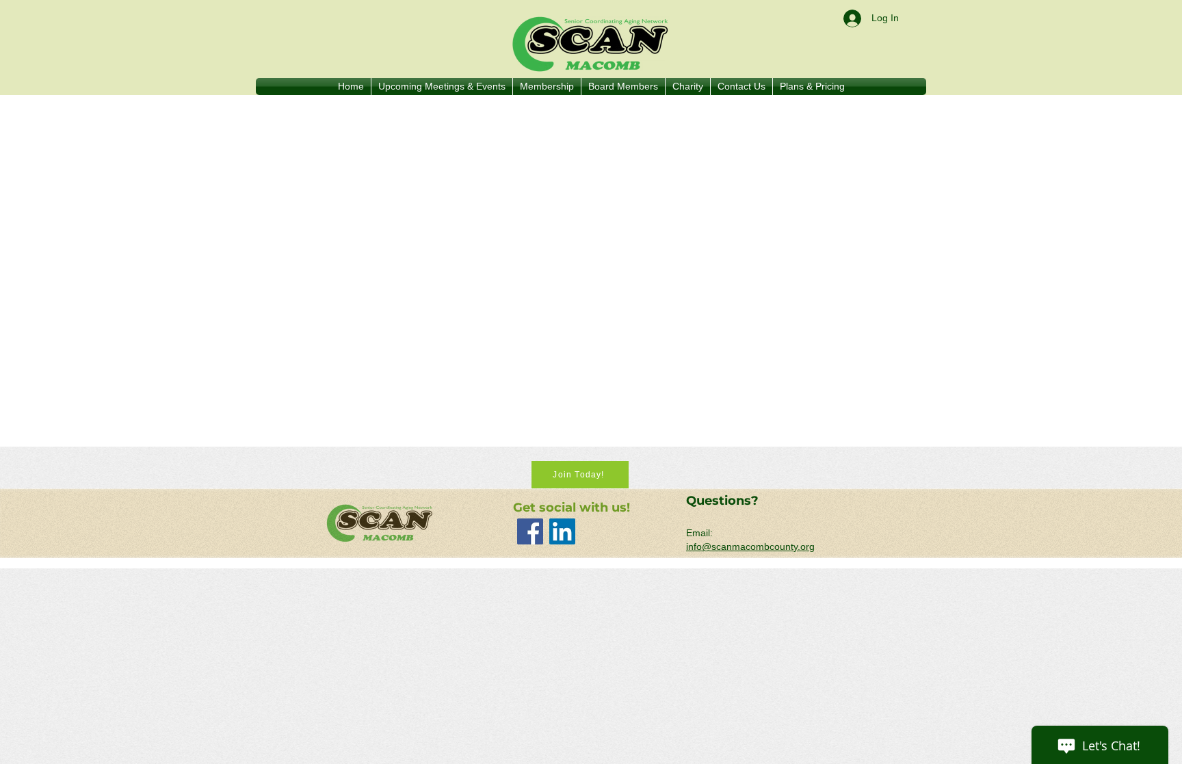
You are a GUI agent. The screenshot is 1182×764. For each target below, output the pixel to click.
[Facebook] (530, 531)
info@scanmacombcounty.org (750, 546)
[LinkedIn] (562, 531)
